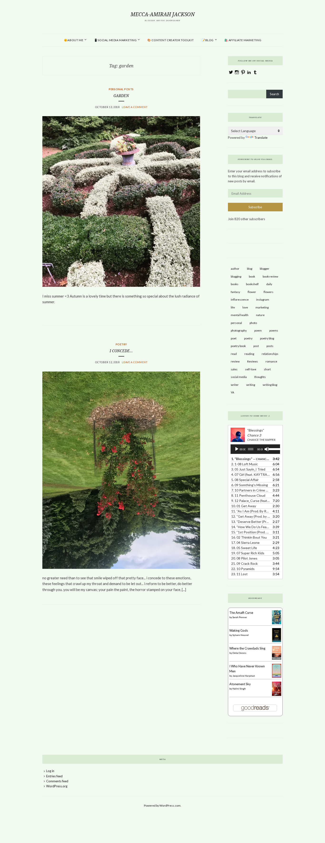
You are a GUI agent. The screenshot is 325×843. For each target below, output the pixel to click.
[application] (255, 449)
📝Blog (208, 40)
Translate (260, 137)
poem (258, 330)
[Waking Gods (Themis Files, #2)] (276, 641)
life (233, 307)
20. (244, 558)
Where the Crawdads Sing (247, 648)
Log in (50, 771)
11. (250, 511)
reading (249, 354)
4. (250, 474)
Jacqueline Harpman (243, 675)
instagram (262, 299)
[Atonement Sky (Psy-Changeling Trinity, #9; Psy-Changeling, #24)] (276, 695)
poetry (248, 338)
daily (269, 284)
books (234, 284)
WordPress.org (56, 786)
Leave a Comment (135, 107)
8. (248, 495)
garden (121, 95)
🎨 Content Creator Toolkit (170, 40)
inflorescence (240, 299)
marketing (262, 307)
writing (250, 385)
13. (250, 522)
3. (248, 469)
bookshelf (252, 284)
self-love (250, 369)
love (245, 307)
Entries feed (54, 776)
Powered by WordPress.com (162, 805)
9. (250, 501)
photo (253, 323)
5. (245, 480)
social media (239, 377)
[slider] (273, 448)
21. (244, 563)
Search (274, 94)
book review (270, 276)
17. (245, 543)
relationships (270, 354)
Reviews (252, 361)
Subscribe (255, 207)
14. (250, 527)
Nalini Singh (239, 688)
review (235, 361)
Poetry (121, 344)
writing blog (270, 385)
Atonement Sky (240, 684)
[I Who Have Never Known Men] (276, 677)
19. (247, 553)
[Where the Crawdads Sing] (276, 658)
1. (250, 459)
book (252, 276)
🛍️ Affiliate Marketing (242, 40)
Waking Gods (238, 630)
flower (252, 292)
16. (249, 537)
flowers (268, 292)
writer (235, 385)
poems (273, 330)
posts (269, 346)
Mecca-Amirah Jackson (163, 14)
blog (249, 268)
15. (250, 532)
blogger (264, 268)
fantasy (235, 292)
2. (244, 464)
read (234, 354)
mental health (239, 315)
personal (236, 323)
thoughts (260, 377)
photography (239, 330)
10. (243, 506)
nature (260, 315)
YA (232, 392)
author (235, 268)
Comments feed (57, 781)
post (256, 346)
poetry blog (267, 338)
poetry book (238, 346)
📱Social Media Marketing (115, 40)
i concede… (121, 350)
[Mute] (266, 449)
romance (271, 361)
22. (243, 569)
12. (250, 516)
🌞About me (73, 40)
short (267, 369)
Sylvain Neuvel (240, 635)
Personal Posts (121, 89)
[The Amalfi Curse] (276, 623)
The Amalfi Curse (241, 613)
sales (234, 369)
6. (249, 485)
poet (233, 338)
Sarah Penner (239, 617)
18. (244, 548)
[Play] (236, 449)
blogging (236, 276)
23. (239, 574)
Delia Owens (239, 652)
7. (250, 490)
